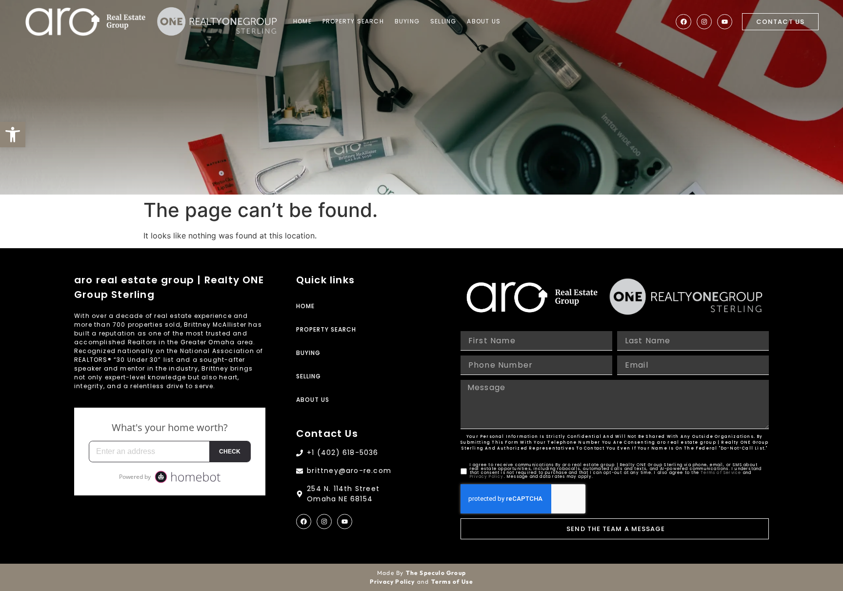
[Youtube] (724, 21)
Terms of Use (452, 581)
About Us (484, 21)
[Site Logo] (85, 22)
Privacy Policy (487, 476)
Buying (407, 21)
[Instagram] (704, 21)
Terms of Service (721, 472)
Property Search (353, 21)
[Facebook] (683, 21)
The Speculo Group (436, 572)
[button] (12, 134)
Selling (443, 21)
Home (302, 21)
